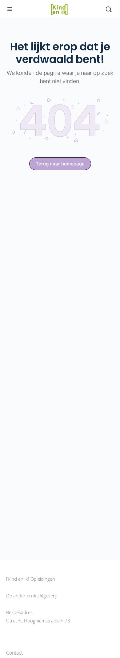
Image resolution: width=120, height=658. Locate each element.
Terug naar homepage (60, 164)
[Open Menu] (10, 9)
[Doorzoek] (108, 9)
